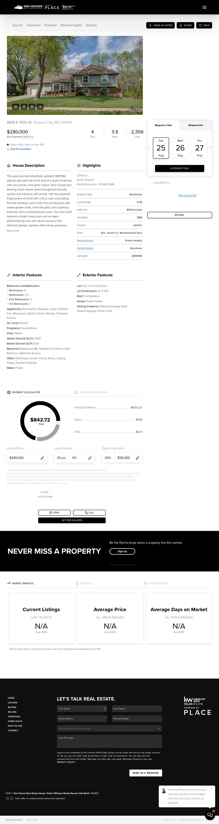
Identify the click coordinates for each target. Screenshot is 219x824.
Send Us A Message (146, 773)
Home (11, 698)
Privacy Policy (66, 762)
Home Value (15, 721)
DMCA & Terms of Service (190, 820)
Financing (14, 716)
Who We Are (15, 726)
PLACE (94, 793)
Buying (12, 707)
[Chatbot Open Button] (210, 815)
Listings (12, 702)
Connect (13, 730)
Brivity (19, 820)
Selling (12, 712)
